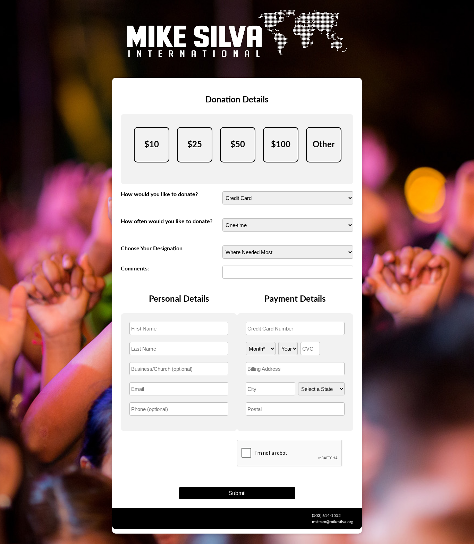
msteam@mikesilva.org (332, 522)
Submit (237, 493)
